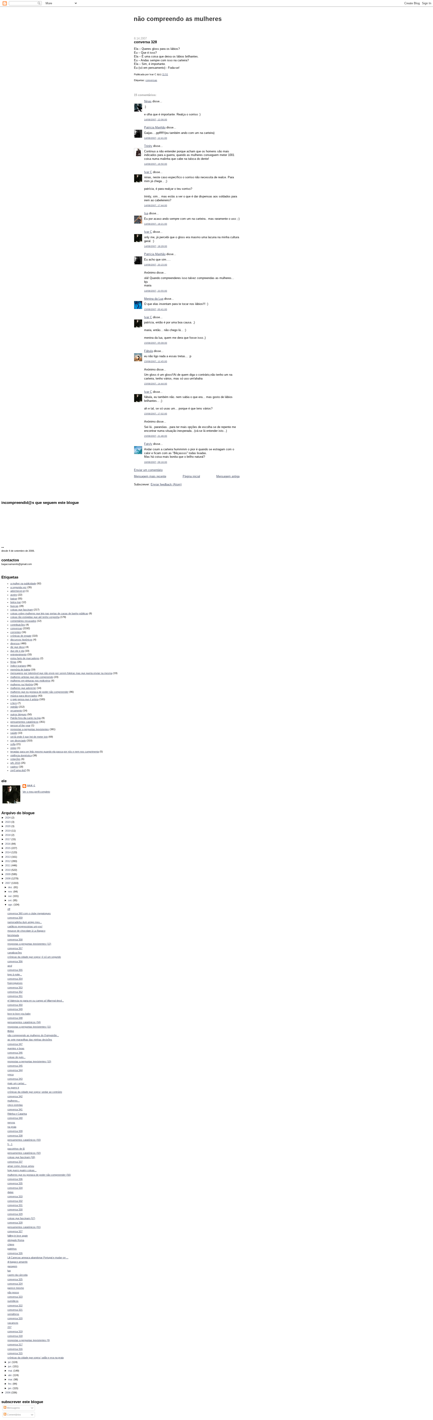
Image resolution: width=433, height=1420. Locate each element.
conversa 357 (15, 948)
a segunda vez (18, 587)
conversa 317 (15, 1344)
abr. (10, 1375)
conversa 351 (15, 996)
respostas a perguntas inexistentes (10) (29, 1061)
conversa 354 (15, 978)
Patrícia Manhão (155, 127)
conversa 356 (15, 961)
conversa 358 (15, 939)
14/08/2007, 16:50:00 (155, 164)
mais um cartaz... (16, 1083)
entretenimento (18, 654)
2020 (8, 826)
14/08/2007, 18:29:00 (155, 246)
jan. (10, 1388)
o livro (13, 703)
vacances (12, 1323)
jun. (10, 1366)
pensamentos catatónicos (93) (24, 1140)
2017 (8, 839)
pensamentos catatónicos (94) (24, 1022)
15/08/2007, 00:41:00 (155, 309)
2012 (8, 861)
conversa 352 (15, 991)
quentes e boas (15, 1048)
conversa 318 (15, 1336)
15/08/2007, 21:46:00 (155, 436)
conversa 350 (15, 1005)
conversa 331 (15, 1205)
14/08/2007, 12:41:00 (155, 138)
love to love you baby (19, 1013)
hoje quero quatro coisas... (22, 1170)
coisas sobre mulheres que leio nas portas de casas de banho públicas (49, 613)
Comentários (13, 1414)
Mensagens (13, 1407)
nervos (11, 1122)
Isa (146, 213)
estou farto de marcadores (24, 658)
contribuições (17, 624)
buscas (14, 606)
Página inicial (191, 476)
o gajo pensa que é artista (24, 699)
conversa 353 (15, 987)
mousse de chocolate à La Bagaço (26, 930)
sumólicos (12, 1301)
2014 (8, 852)
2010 (8, 870)
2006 (8, 1392)
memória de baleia (20, 669)
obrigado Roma (15, 1240)
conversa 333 (15, 1196)
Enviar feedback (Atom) (166, 484)
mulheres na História (21, 684)
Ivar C (148, 172)
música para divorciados (23, 695)
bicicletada (13, 935)
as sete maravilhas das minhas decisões (29, 1039)
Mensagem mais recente (150, 476)
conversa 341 (15, 1109)
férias (13, 662)
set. (10, 900)
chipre (10, 1244)
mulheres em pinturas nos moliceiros (30, 680)
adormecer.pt (17, 591)
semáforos (13, 1314)
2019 (8, 830)
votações (15, 759)
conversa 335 (15, 1183)
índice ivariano (18, 665)
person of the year (20, 725)
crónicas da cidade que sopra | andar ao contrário (34, 1092)
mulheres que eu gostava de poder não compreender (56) (39, 1174)
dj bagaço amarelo (17, 1261)
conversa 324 (15, 1283)
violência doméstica (21, 755)
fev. (10, 1383)
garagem (12, 1266)
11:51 (165, 74)
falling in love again (17, 1235)
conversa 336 (15, 1179)
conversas (151, 80)
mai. (10, 1370)
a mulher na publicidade (23, 583)
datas (10, 1192)
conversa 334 (15, 1188)
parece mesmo (15, 1288)
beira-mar (15, 602)
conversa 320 (15, 1318)
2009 (8, 874)
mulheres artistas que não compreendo (31, 677)
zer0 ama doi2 (18, 770)
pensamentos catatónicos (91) (24, 1227)
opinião (14, 706)
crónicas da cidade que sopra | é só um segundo (34, 957)
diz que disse (17, 647)
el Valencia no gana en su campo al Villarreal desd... (35, 1000)
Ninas (148, 101)
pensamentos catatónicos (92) (24, 1153)
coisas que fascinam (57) (21, 1218)
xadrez (14, 766)
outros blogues (18, 714)
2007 (8, 883)
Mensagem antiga (228, 476)
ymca (10, 1074)
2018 (8, 835)
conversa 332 (15, 1201)
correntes (15, 632)
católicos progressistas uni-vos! (24, 926)
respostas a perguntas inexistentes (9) (28, 1340)
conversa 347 (15, 1044)
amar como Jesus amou (20, 1166)
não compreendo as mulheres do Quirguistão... (33, 1035)
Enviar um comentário (148, 470)
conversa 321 (15, 1309)
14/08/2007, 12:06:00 (155, 119)
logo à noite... (14, 974)
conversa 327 (15, 1231)
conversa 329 (15, 1214)
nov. (10, 891)
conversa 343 (15, 1078)
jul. (10, 1362)
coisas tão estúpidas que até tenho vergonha (35, 617)
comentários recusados (23, 621)
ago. (11, 904)
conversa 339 (15, 1131)
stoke (13, 748)
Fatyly (148, 444)
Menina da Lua (153, 298)
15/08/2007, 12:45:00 (155, 361)
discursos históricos (21, 639)
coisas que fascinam (21, 609)
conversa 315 (15, 1353)
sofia (13, 744)
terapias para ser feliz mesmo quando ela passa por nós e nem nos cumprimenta (54, 751)
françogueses (15, 983)
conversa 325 (15, 1279)
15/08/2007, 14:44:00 (155, 383)
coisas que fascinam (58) (21, 1157)
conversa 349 (15, 1009)
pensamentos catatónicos (24, 721)
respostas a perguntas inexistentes (29, 729)
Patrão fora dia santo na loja (25, 718)
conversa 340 (15, 1118)
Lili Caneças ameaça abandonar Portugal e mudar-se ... (37, 1257)
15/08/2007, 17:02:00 (155, 413)
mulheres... (13, 1100)
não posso (13, 1292)
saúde (13, 733)
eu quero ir (13, 1087)
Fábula (148, 351)
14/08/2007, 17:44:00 (155, 205)
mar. (11, 1379)
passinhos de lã (16, 1148)
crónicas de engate (20, 635)
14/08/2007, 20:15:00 (155, 264)
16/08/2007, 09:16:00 (155, 462)
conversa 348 (15, 1018)
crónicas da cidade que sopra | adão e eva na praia (35, 1357)
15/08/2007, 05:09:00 (155, 343)
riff (8, 909)
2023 (8, 822)
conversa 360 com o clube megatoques (29, 913)
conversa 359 (15, 917)
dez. (11, 887)
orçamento (16, 710)
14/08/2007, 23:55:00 (155, 291)
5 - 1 (9, 1144)
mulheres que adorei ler (23, 688)
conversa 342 (15, 1096)
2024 (8, 817)
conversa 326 (15, 1253)
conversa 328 (145, 42)
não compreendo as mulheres (178, 18)
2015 (8, 848)
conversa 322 (15, 1305)
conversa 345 (15, 1065)
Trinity (148, 146)
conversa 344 (15, 1070)
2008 (8, 878)
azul (9, 965)
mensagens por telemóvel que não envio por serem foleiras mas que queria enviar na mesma (61, 673)
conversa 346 (15, 1052)
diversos (15, 643)
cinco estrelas (15, 1105)
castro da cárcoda (17, 1275)
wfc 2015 (15, 762)
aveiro (13, 594)
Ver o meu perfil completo (36, 791)
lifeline (10, 1031)
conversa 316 (15, 1349)
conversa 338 (15, 1135)
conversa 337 (15, 1161)
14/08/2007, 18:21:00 (155, 224)
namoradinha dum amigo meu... (24, 922)
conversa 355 (15, 970)
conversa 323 (15, 1296)
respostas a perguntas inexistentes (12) (29, 943)
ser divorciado (18, 740)
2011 (8, 865)
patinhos (12, 1248)
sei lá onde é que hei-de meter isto (29, 736)
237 (9, 1327)
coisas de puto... (16, 1057)
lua (9, 1270)
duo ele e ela (17, 650)
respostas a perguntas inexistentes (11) (29, 1026)
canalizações (14, 952)
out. (10, 896)
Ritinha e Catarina (17, 1113)
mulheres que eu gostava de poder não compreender (39, 692)
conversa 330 (15, 1209)
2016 (8, 843)
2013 (8, 856)
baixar (13, 598)
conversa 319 (15, 1331)
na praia (11, 1126)
